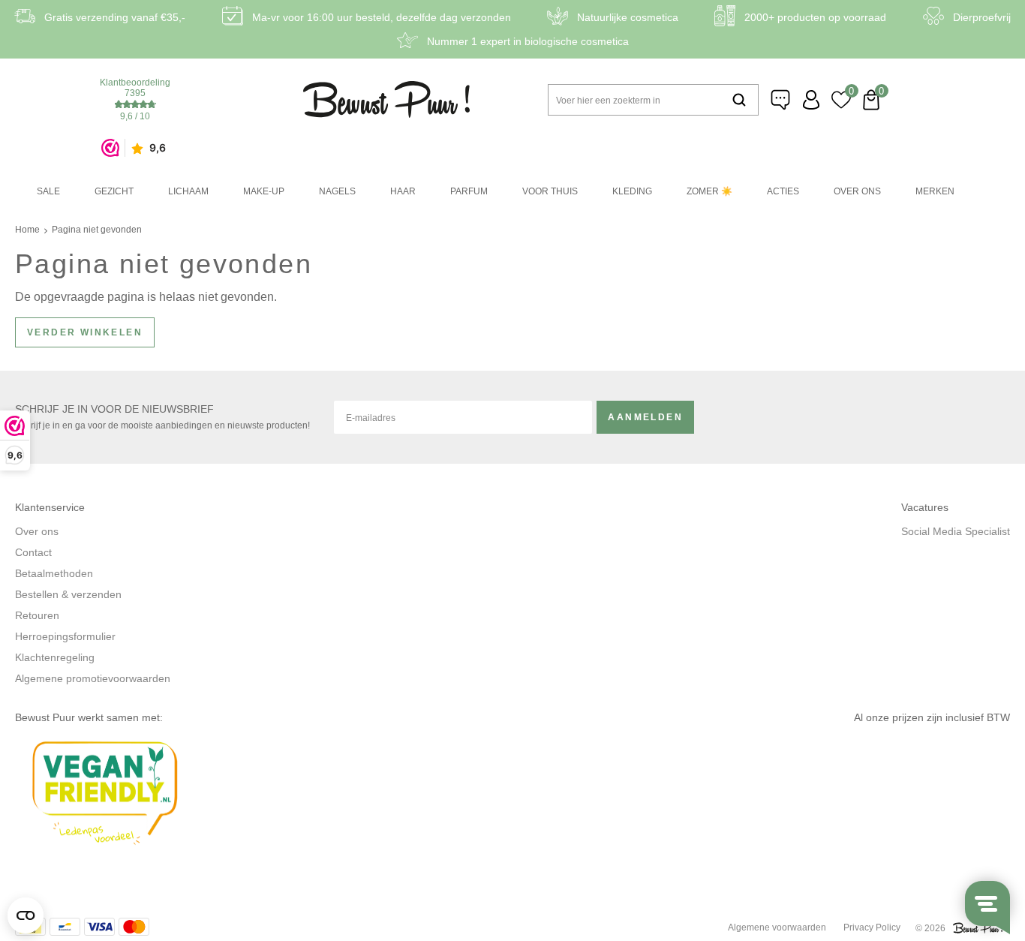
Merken (934, 191)
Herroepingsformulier (65, 636)
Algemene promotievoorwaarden (92, 678)
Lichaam (188, 191)
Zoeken (739, 100)
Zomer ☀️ (709, 191)
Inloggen (811, 100)
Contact (33, 552)
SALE (48, 191)
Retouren (37, 615)
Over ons (857, 191)
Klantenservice (781, 100)
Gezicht (114, 191)
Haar (403, 191)
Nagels (337, 191)
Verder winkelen (85, 332)
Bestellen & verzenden (68, 594)
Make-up (263, 191)
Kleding (632, 191)
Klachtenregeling (55, 657)
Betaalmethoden (54, 573)
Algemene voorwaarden (777, 927)
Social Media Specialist (955, 531)
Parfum (469, 191)
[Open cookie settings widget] (26, 915)
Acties (783, 191)
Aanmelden (645, 417)
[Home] (386, 99)
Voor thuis (550, 191)
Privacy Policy (871, 927)
